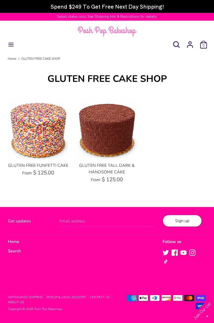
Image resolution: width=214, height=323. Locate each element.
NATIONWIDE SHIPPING (25, 297)
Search (14, 251)
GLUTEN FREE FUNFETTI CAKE (38, 165)
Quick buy (38, 151)
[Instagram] (192, 252)
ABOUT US (16, 302)
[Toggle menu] (11, 44)
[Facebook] (174, 252)
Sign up (182, 221)
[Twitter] (166, 252)
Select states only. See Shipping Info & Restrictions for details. (107, 16)
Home (13, 242)
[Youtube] (183, 252)
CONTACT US (100, 297)
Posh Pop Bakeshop (48, 309)
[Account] (190, 42)
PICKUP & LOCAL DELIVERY (66, 297)
